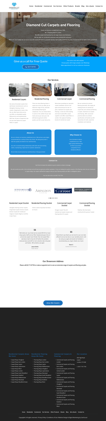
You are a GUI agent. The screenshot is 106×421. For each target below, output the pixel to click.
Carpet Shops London (17, 371)
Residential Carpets (19, 99)
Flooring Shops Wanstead (40, 373)
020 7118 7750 (82, 366)
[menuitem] (31, 6)
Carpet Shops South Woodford (19, 373)
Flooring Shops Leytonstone (41, 371)
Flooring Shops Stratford (40, 379)
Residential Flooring (42, 99)
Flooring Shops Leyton (40, 364)
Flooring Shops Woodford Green (42, 377)
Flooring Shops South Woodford (42, 375)
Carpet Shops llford (16, 368)
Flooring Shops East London (41, 362)
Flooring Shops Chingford (40, 368)
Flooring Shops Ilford (39, 382)
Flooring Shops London (40, 360)
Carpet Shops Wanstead (17, 379)
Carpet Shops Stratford (17, 375)
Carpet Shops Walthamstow (18, 377)
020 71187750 (30, 265)
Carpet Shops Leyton (16, 364)
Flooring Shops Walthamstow (42, 366)
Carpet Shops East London (18, 362)
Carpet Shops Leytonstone (18, 366)
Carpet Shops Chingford (17, 360)
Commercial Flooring (87, 99)
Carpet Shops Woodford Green (19, 382)
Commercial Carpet (64, 99)
